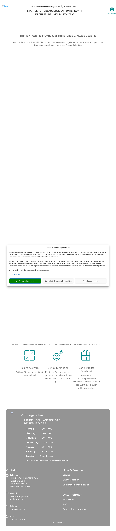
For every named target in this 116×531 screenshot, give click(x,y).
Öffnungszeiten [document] (32, 415)
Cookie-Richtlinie (14, 274)
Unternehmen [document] (72, 494)
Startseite (34, 11)
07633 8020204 (17, 519)
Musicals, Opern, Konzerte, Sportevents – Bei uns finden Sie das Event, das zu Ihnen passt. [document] (58, 377)
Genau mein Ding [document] (58, 367)
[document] (24, 482)
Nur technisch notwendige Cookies (58, 281)
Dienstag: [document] (31, 433)
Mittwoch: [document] (31, 438)
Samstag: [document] (31, 451)
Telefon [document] (14, 506)
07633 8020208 (17, 509)
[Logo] (5, 6)
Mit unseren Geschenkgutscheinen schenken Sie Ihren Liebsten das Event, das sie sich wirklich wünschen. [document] (86, 381)
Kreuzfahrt (43, 15)
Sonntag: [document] (30, 456)
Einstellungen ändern (91, 281)
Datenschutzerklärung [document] (74, 509)
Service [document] (66, 475)
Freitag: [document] (30, 447)
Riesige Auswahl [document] (29, 367)
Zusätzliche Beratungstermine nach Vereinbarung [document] (47, 460)
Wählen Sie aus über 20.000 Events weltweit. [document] (29, 374)
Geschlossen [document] (46, 451)
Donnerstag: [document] (32, 442)
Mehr (57, 15)
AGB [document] (65, 504)
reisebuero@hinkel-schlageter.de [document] (47, 6)
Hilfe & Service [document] (73, 470)
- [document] (46, 429)
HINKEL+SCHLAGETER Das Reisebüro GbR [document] (42, 422)
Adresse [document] (14, 475)
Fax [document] (12, 516)
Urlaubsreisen (54, 11)
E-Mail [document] (13, 493)
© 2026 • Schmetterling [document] (58, 523)
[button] (12, 413)
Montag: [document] (30, 429)
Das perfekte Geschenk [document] (86, 369)
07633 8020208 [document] (70, 6)
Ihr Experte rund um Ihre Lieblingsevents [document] (58, 35)
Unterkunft (74, 11)
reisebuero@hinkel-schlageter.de (20, 498)
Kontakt (68, 15)
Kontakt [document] (11, 470)
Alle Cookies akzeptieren (25, 281)
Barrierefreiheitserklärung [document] (76, 485)
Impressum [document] (68, 499)
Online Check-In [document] (71, 480)
